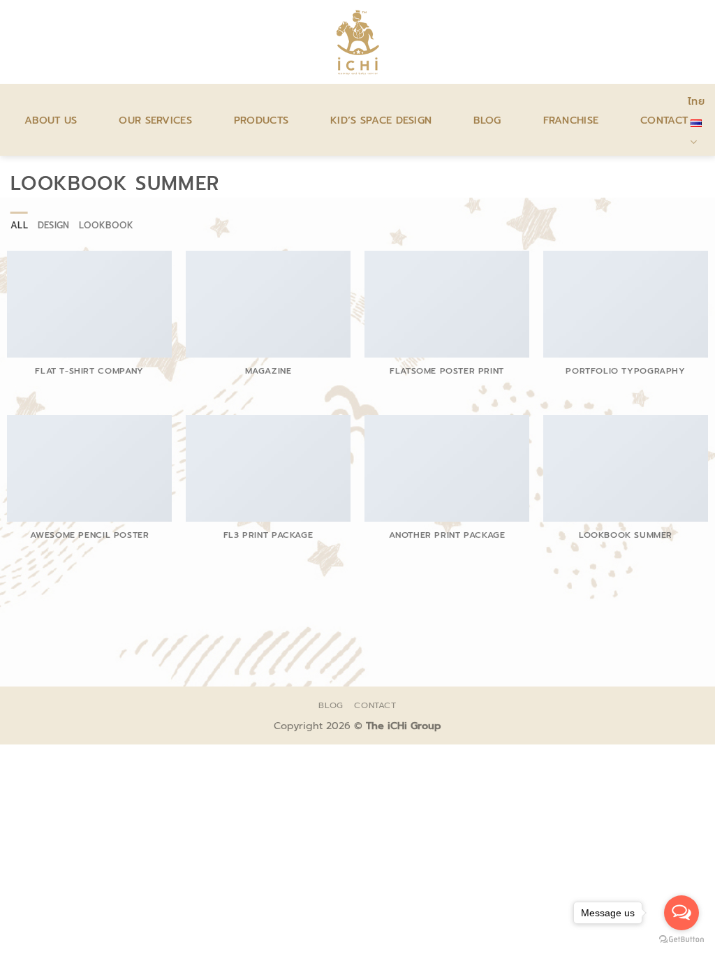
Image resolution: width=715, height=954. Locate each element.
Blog (487, 120)
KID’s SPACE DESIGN (381, 120)
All (19, 225)
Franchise (571, 120)
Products (261, 120)
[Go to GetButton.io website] (681, 939)
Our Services (155, 120)
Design (54, 225)
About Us (50, 120)
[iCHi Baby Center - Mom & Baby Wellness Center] (358, 42)
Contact (664, 120)
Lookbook (106, 225)
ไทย (696, 101)
